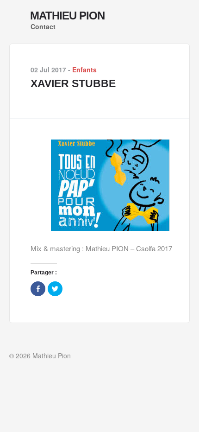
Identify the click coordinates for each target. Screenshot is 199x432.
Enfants (84, 69)
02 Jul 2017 (48, 69)
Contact (43, 26)
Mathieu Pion (67, 15)
